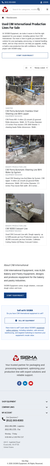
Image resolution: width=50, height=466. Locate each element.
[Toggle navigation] (47, 9)
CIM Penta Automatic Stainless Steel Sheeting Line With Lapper (22, 112)
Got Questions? (12, 417)
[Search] (38, 9)
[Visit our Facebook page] (19, 383)
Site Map (25, 461)
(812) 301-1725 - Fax (12, 429)
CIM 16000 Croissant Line (17, 228)
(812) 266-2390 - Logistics (14, 426)
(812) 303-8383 (14, 420)
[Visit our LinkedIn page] (25, 383)
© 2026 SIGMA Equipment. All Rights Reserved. (25, 463)
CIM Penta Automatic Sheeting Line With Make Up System (24, 171)
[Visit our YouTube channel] (31, 383)
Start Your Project (25, 55)
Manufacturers (11, 18)
